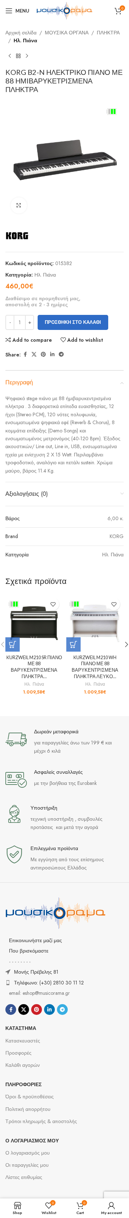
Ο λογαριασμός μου (27, 1152)
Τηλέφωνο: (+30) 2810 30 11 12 (49, 982)
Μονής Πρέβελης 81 (36, 971)
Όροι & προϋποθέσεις (29, 1096)
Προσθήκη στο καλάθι (73, 322)
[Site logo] (64, 10)
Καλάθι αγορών (22, 1065)
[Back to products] (18, 56)
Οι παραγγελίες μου (27, 1165)
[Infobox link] (64, 742)
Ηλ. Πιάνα (25, 40)
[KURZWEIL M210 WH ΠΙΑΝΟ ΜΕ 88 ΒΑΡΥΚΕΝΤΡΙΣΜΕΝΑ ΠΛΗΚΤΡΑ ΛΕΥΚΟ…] (95, 623)
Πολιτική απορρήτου (28, 1109)
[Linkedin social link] (52, 354)
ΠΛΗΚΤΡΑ (108, 32)
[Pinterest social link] (43, 354)
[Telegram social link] (61, 354)
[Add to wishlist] (53, 604)
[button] (12, 644)
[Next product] (27, 56)
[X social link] (34, 354)
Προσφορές (18, 1052)
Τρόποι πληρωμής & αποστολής (41, 1121)
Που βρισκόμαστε (28, 950)
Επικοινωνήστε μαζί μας (35, 940)
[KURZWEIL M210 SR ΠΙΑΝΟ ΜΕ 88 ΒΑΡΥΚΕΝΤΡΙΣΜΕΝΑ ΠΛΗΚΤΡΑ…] (34, 623)
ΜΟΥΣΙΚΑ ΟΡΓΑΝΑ (67, 32)
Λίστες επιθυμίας (23, 1177)
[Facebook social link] (25, 354)
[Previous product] (9, 56)
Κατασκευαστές (22, 1040)
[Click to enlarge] (19, 205)
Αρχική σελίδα (21, 32)
